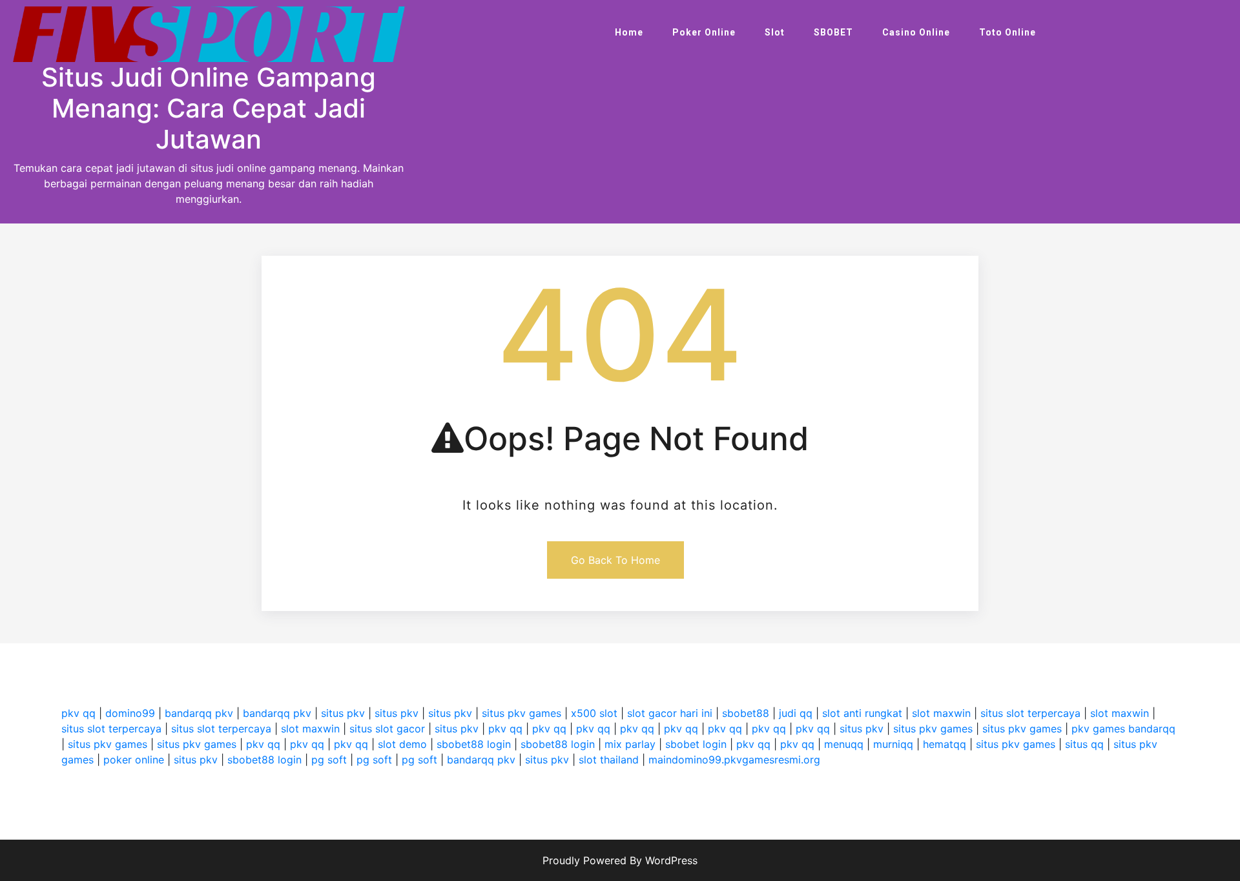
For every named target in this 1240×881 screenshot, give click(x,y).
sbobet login (696, 744)
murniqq (893, 744)
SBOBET (833, 32)
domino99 (130, 713)
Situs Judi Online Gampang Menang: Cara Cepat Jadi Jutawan (208, 108)
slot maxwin (941, 713)
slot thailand (609, 759)
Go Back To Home (615, 560)
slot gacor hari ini (669, 713)
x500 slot (594, 713)
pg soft (329, 759)
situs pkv (343, 713)
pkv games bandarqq (1123, 728)
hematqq (944, 744)
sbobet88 (745, 713)
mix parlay (630, 744)
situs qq (1084, 744)
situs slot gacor (387, 728)
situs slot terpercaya (1030, 713)
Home (629, 32)
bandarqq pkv (199, 713)
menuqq (843, 744)
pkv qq (78, 713)
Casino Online (916, 32)
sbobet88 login (474, 744)
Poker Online (704, 32)
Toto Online (1007, 32)
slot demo (402, 744)
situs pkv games (521, 713)
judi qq (795, 713)
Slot (775, 32)
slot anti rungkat (862, 713)
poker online (133, 759)
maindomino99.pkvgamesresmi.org (734, 759)
